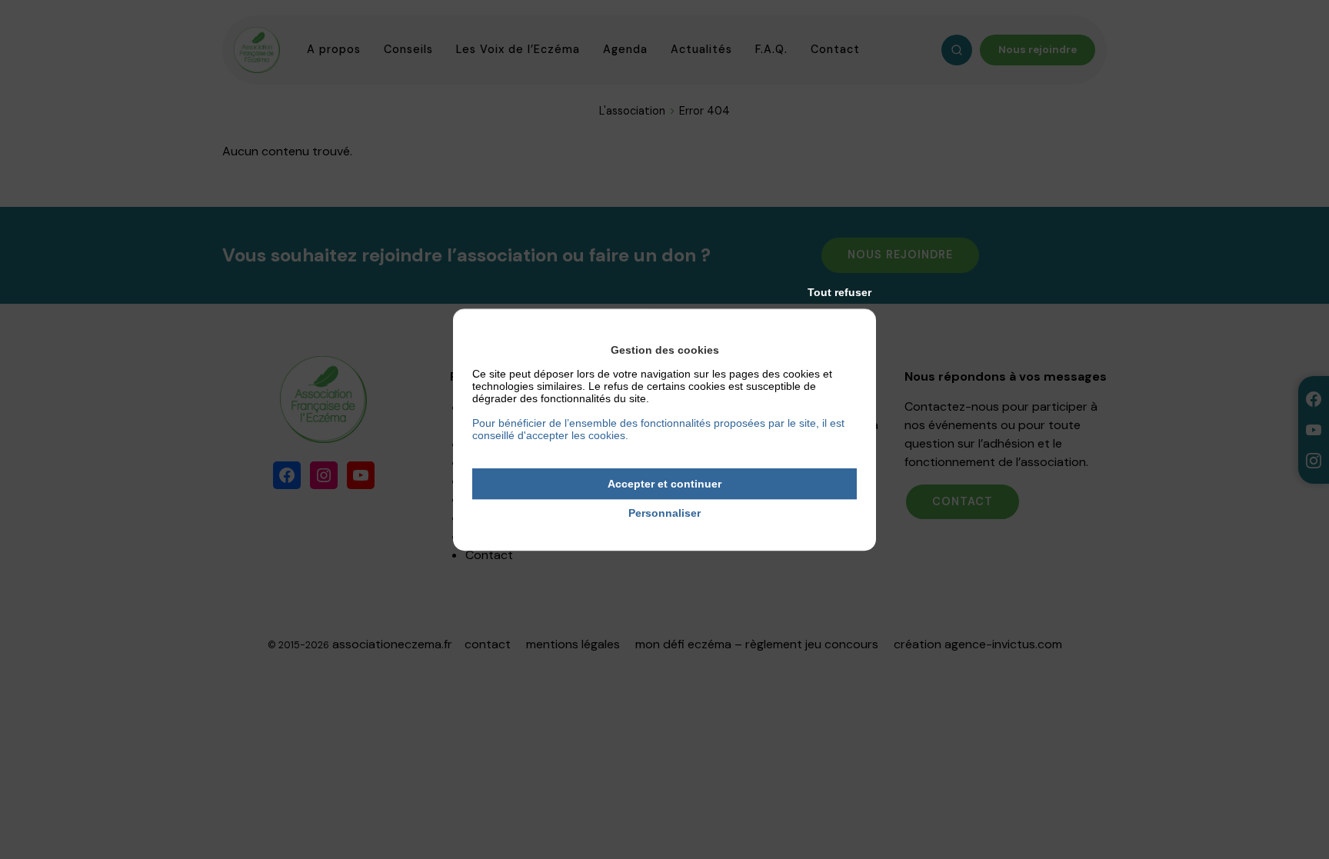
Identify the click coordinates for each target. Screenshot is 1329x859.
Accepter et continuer (664, 484)
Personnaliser (664, 514)
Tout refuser (839, 292)
